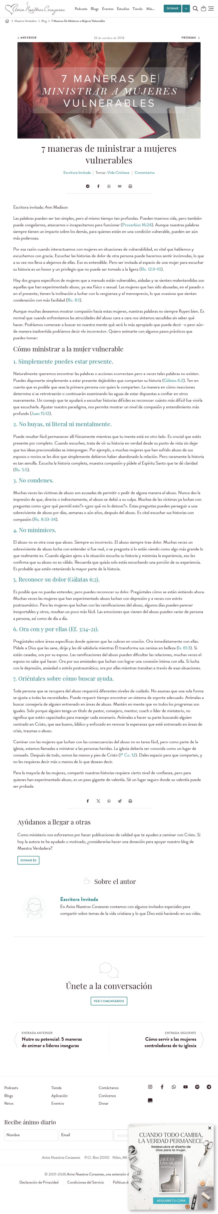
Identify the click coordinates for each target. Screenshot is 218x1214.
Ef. (74, 630)
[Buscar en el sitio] (195, 8)
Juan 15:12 (40, 413)
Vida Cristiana (118, 172)
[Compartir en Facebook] (98, 186)
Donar (172, 8)
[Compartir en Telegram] (87, 186)
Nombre (13, 1135)
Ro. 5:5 (21, 469)
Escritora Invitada (77, 172)
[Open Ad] (171, 1167)
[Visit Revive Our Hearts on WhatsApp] (173, 1087)
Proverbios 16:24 (137, 224)
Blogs (95, 9)
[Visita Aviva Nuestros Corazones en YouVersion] (150, 1100)
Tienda (137, 9)
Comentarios (145, 172)
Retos (9, 1103)
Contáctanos (109, 1088)
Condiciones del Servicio (85, 1182)
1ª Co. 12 (127, 755)
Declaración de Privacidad (39, 1182)
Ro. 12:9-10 (151, 269)
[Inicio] (7, 21)
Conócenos (107, 1096)
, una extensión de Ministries (120, 1174)
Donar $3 (28, 860)
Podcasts (81, 9)
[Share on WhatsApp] (109, 186)
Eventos (107, 9)
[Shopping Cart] (203, 9)
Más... (150, 9)
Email (65, 1135)
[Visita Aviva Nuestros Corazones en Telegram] (209, 1087)
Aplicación (59, 1096)
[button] (211, 8)
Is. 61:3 (184, 647)
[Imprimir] (130, 186)
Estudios (123, 9)
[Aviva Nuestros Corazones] (35, 8)
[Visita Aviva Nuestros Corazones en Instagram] (150, 1087)
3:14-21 (86, 630)
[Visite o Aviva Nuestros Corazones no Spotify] (197, 1087)
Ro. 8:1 (73, 300)
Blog (44, 21)
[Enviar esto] (119, 186)
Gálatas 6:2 (173, 380)
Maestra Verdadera (25, 21)
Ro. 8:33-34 (45, 519)
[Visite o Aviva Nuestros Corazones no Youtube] (185, 1087)
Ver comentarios (109, 1001)
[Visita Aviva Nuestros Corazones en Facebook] (162, 1087)
